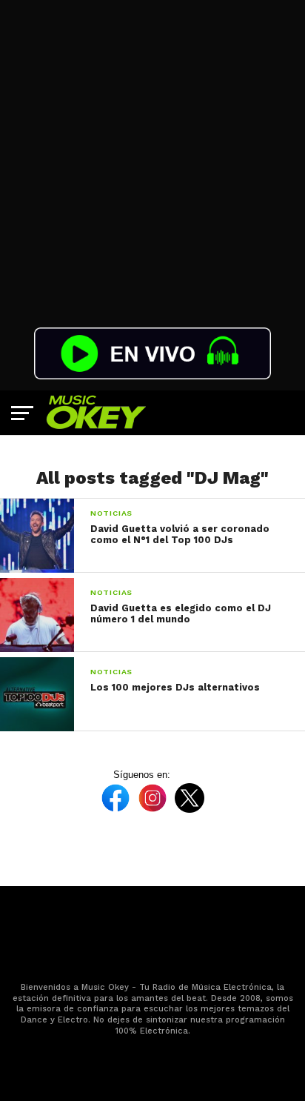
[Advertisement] (152, 152)
